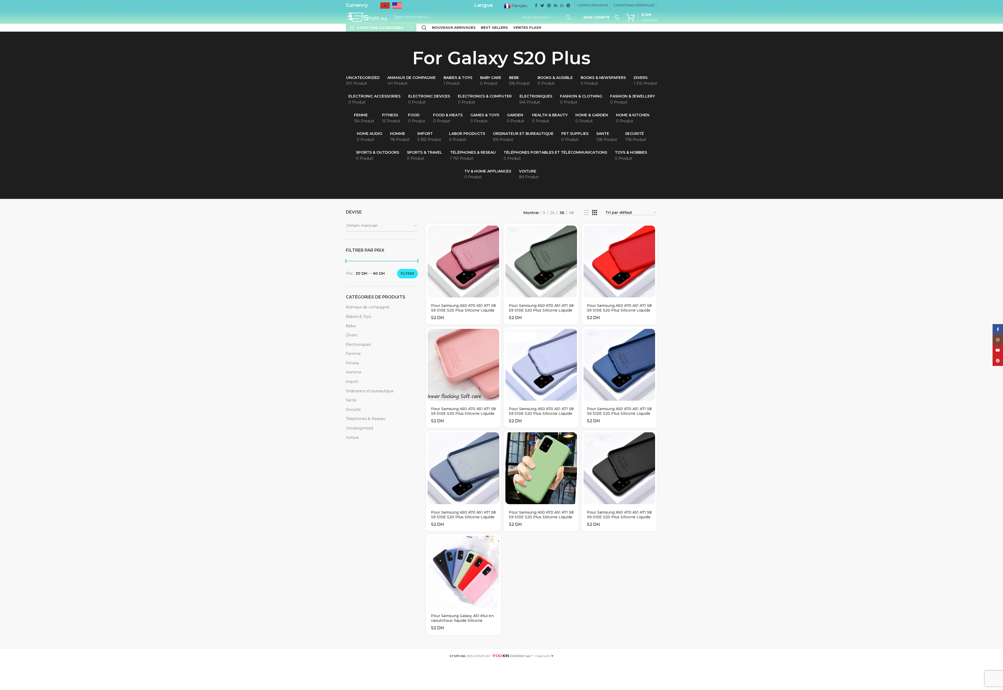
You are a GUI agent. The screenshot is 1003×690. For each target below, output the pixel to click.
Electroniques (358, 344)
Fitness (352, 363)
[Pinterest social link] (549, 5)
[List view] (586, 212)
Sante (351, 400)
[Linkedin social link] (555, 5)
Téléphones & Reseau (365, 418)
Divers (351, 335)
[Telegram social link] (568, 5)
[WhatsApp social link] (562, 5)
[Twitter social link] (542, 5)
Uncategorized (359, 428)
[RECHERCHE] (568, 17)
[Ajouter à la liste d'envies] (497, 244)
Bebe (351, 326)
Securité (353, 409)
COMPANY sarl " (513, 656)
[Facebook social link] (536, 5)
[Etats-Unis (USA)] (397, 7)
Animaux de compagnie (367, 307)
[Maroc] (385, 7)
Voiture (352, 437)
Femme (353, 353)
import (352, 381)
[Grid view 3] (594, 212)
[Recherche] (424, 27)
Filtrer (407, 273)
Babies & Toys (358, 316)
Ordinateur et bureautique (370, 391)
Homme (353, 372)
